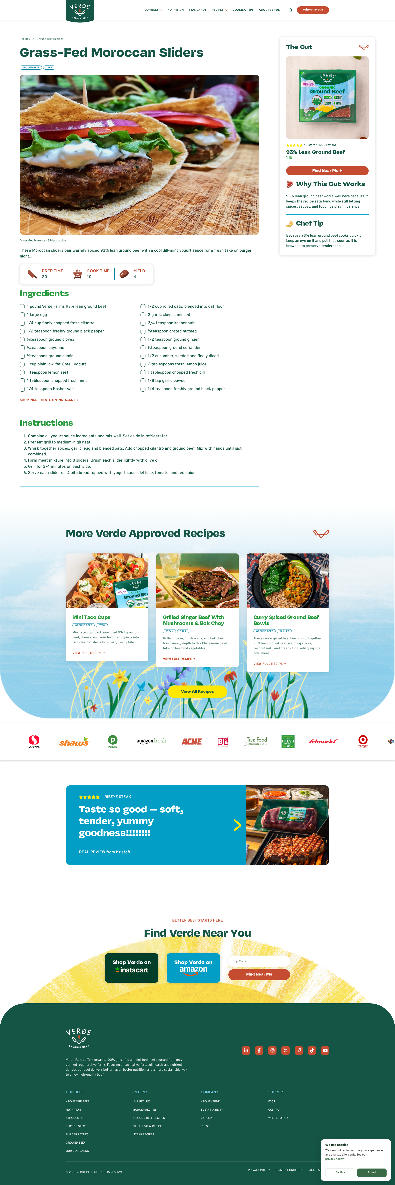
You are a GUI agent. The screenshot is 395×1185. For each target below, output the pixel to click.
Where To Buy (313, 9)
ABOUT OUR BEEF (77, 1101)
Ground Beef (75, 1143)
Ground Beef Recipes (149, 1118)
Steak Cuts (74, 1118)
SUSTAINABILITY (212, 1110)
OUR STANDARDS (77, 1151)
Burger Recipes (145, 1110)
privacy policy (334, 1159)
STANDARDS (198, 10)
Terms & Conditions (289, 1170)
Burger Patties (77, 1134)
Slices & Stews (76, 1126)
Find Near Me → (327, 171)
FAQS (271, 1101)
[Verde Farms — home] (80, 10)
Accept (372, 1172)
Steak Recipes (143, 1134)
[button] (154, 10)
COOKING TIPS (243, 10)
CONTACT (274, 1110)
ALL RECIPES (142, 1101)
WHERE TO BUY (278, 1118)
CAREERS (207, 1118)
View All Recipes (197, 692)
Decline (340, 1172)
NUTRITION (175, 10)
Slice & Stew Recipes (148, 1126)
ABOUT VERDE (269, 10)
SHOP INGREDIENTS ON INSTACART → (49, 400)
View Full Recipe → (88, 653)
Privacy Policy (259, 1170)
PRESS (205, 1126)
